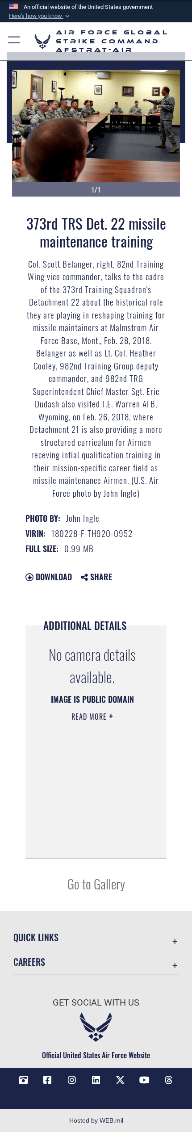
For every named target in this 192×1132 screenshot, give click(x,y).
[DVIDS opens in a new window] (23, 1080)
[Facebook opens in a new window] (47, 1080)
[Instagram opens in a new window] (72, 1080)
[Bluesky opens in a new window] (96, 1093)
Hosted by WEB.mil (96, 1120)
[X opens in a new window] (120, 1080)
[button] (40, 16)
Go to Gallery (96, 883)
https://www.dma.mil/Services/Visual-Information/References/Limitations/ (92, 842)
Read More (90, 716)
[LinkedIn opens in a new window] (96, 1080)
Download (52, 577)
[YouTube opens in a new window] (144, 1080)
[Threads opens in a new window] (168, 1080)
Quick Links (35, 937)
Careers (29, 962)
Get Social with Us (96, 1003)
